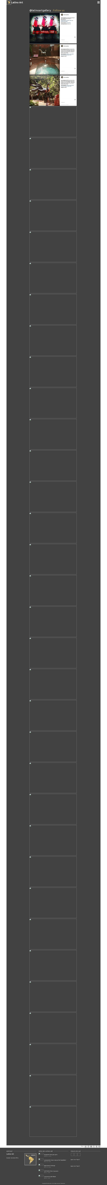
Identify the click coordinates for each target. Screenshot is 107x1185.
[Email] (99, 1146)
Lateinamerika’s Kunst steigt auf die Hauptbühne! (55, 1160)
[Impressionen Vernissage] (41, 1166)
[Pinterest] (91, 1146)
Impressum (63, 1183)
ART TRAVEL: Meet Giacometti (51, 1171)
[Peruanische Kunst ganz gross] (41, 1155)
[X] (94, 1146)
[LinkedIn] (85, 1146)
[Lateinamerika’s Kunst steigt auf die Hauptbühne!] (41, 1161)
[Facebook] (88, 1146)
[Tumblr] (96, 1146)
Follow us (59, 10)
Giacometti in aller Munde (50, 1176)
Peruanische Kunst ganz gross (50, 1154)
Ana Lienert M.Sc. (15, 1158)
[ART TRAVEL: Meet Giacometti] (41, 1172)
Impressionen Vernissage (49, 1165)
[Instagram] (75, 1154)
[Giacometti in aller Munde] (41, 1177)
